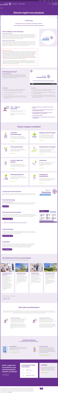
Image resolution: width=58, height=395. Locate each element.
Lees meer (40, 140)
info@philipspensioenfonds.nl (30, 375)
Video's (52, 0)
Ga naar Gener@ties (44, 372)
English (56, 0)
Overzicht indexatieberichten (43, 355)
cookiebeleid (10, 392)
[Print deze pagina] (57, 18)
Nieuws (49, 0)
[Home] (5, 4)
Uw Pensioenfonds (21, 3)
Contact (40, 0)
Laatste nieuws (5, 298)
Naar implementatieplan (7, 235)
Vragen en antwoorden (28, 23)
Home (1, 7)
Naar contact (5, 374)
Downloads (44, 0)
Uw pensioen (15, 3)
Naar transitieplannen (6, 249)
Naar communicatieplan (6, 218)
